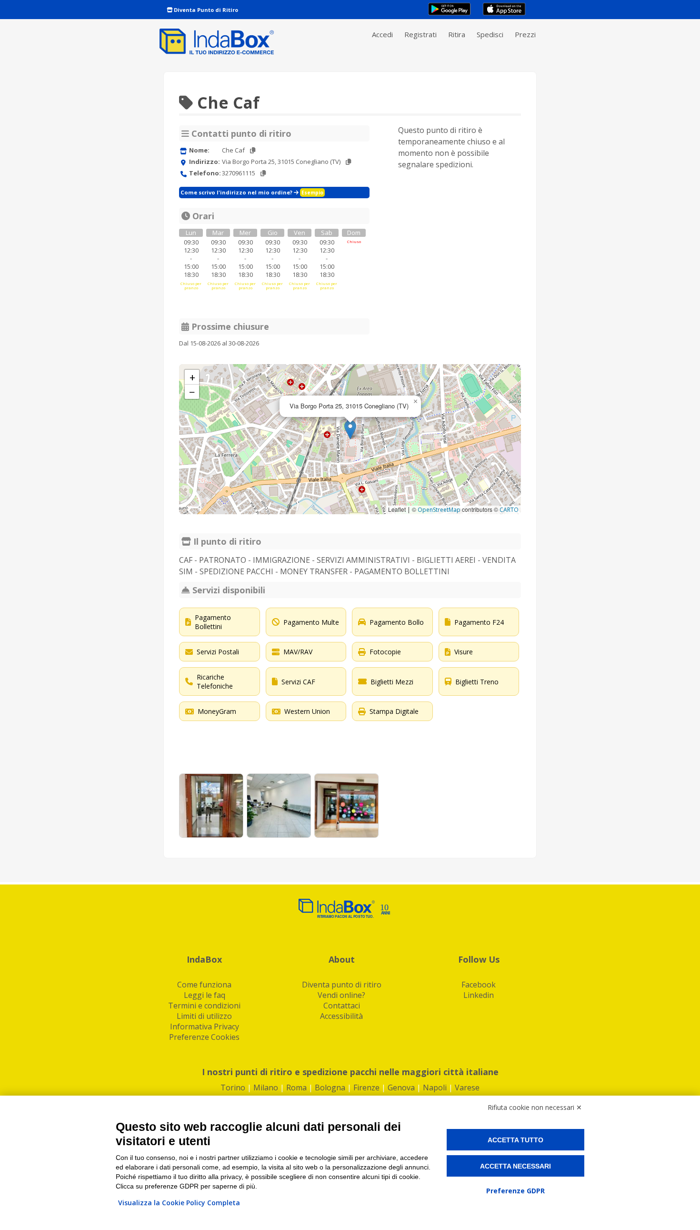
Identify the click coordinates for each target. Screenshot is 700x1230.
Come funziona (204, 984)
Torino (232, 1087)
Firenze (366, 1087)
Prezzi (525, 34)
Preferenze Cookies (204, 1037)
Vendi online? (341, 995)
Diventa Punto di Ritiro (205, 9)
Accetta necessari (515, 1166)
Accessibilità (341, 1016)
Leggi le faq (204, 995)
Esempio (312, 192)
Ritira (456, 34)
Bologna (330, 1087)
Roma (296, 1087)
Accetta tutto (515, 1140)
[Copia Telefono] (263, 173)
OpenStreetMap (439, 510)
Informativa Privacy (204, 1026)
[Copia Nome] (252, 150)
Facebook (478, 984)
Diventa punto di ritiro (341, 984)
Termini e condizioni (204, 1005)
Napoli (435, 1087)
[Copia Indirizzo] (348, 162)
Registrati (420, 34)
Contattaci (341, 1005)
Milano (265, 1087)
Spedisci (490, 34)
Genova (401, 1087)
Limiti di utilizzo (204, 1016)
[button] (350, 429)
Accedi (382, 34)
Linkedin (478, 995)
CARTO (509, 510)
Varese (467, 1087)
